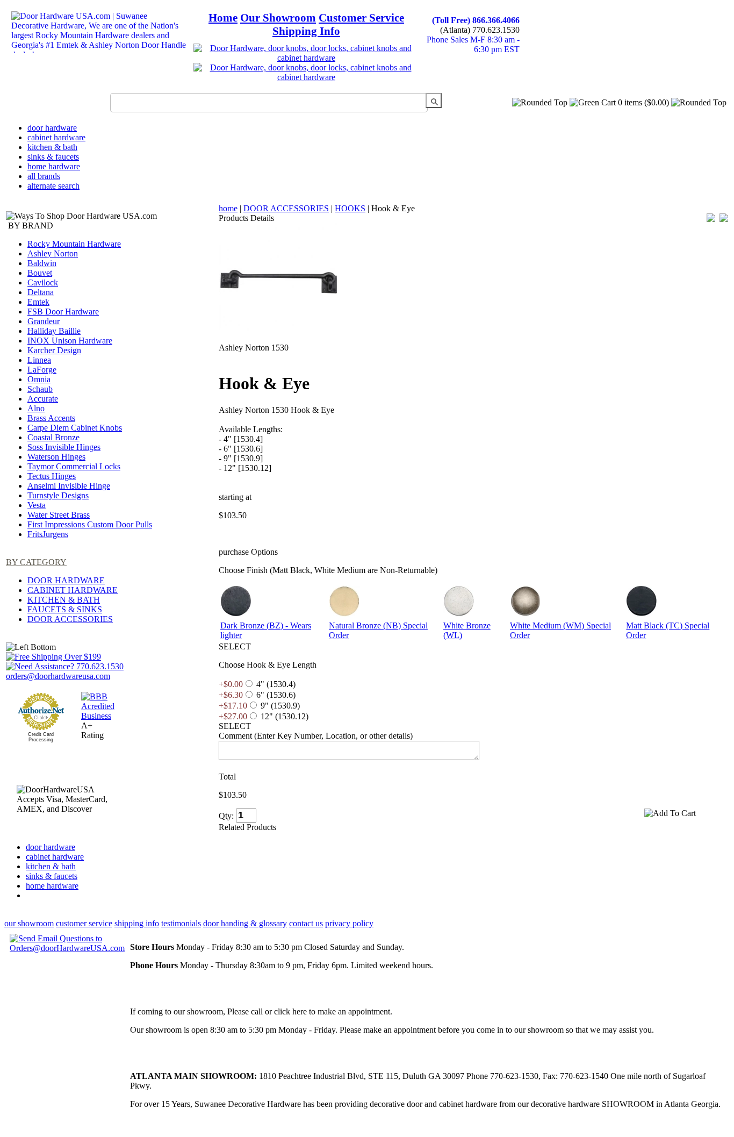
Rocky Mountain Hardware (74, 243)
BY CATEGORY (36, 562)
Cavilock (42, 282)
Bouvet (39, 272)
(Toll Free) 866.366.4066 (476, 20)
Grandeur (43, 321)
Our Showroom (278, 17)
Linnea (39, 359)
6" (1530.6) (276, 694)
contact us (306, 923)
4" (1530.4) (276, 684)
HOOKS (350, 208)
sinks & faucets (53, 156)
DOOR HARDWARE (66, 580)
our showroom (29, 923)
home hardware (53, 166)
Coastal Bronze (53, 437)
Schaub (40, 389)
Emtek (38, 301)
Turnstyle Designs (58, 495)
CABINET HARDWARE (72, 590)
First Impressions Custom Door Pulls (89, 524)
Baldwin (41, 263)
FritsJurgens (47, 534)
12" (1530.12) (284, 716)
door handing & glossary (245, 923)
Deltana (40, 292)
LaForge (41, 369)
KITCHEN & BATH (63, 599)
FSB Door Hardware (63, 311)
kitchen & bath (52, 147)
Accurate (42, 398)
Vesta (36, 505)
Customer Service (361, 17)
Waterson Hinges (56, 456)
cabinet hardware (56, 137)
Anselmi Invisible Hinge (68, 485)
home (228, 208)
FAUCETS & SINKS (64, 609)
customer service (84, 923)
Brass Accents (51, 418)
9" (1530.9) (280, 705)
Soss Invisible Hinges (63, 447)
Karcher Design (54, 350)
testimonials (181, 923)
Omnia (39, 379)
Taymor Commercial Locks (73, 466)
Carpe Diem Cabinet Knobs (74, 427)
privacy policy (349, 923)
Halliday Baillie (54, 330)
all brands (43, 176)
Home (223, 17)
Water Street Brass (58, 514)
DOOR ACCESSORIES (70, 619)
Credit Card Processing (41, 737)
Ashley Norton (52, 253)
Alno (36, 408)
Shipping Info (306, 31)
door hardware (52, 127)
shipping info (136, 923)
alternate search (53, 185)
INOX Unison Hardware (69, 340)
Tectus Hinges (51, 476)
